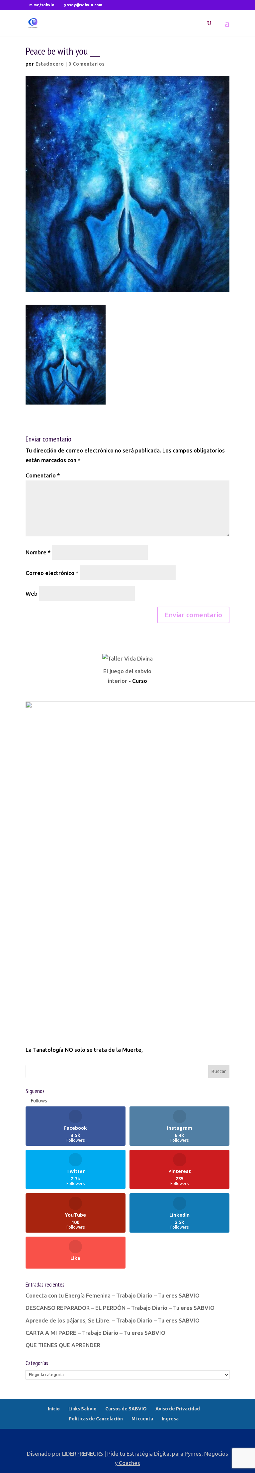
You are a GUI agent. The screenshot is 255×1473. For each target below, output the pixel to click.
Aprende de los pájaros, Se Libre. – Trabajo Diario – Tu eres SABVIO (113, 1320)
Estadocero (50, 64)
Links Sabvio (82, 1408)
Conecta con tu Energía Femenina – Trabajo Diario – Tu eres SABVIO (113, 1295)
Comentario (43, 475)
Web (32, 593)
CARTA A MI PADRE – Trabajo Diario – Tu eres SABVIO (95, 1332)
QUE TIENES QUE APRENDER (63, 1345)
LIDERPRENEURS (82, 1453)
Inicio (54, 1408)
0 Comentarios (86, 64)
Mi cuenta (142, 1418)
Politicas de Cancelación (96, 1418)
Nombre (38, 552)
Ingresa (170, 1418)
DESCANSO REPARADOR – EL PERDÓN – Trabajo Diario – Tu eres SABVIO (120, 1308)
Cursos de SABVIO (126, 1408)
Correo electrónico (52, 573)
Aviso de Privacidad (177, 1408)
